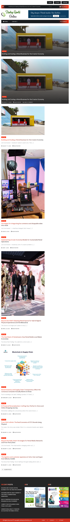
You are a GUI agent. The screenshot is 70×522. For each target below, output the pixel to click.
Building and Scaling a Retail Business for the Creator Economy (23, 53)
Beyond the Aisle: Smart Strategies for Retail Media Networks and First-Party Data (22, 441)
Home (50, 2)
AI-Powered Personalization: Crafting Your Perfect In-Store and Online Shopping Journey (22, 407)
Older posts (7, 469)
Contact (57, 2)
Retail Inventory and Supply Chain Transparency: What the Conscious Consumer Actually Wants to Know (21, 390)
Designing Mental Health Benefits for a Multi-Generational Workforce (11, 494)
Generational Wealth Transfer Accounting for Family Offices (10, 510)
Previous (49, 7)
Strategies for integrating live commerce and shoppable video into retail (22, 224)
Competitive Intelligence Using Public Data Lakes (10, 505)
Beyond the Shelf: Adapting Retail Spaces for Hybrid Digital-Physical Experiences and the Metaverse (21, 321)
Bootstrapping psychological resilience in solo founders (10, 500)
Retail (4, 51)
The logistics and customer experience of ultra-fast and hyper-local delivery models (22, 458)
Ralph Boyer (17, 102)
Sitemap (65, 2)
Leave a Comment (28, 102)
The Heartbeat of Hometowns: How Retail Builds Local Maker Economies (21, 338)
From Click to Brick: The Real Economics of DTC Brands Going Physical (21, 423)
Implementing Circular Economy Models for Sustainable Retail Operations (21, 240)
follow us (64, 7)
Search (64, 21)
